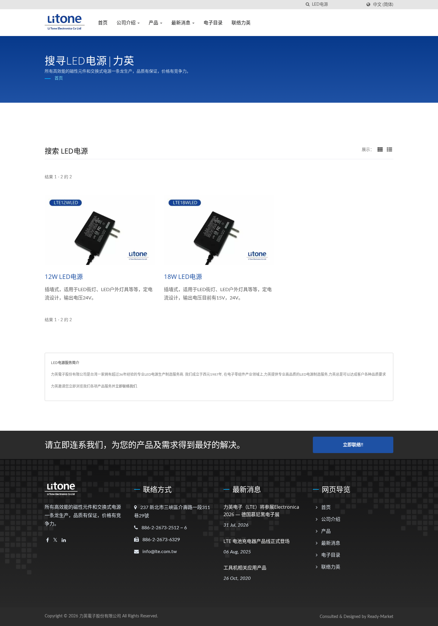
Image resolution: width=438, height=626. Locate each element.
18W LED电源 (183, 276)
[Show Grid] (380, 150)
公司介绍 (127, 22)
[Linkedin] (64, 540)
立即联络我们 (126, 386)
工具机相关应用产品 (244, 567)
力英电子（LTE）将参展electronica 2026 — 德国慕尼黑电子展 (261, 511)
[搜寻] (307, 4)
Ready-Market (380, 617)
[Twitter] (55, 540)
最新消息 (181, 22)
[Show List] (389, 150)
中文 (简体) (383, 4)
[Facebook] (47, 540)
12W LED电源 (64, 276)
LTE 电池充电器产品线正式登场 (256, 541)
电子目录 (213, 22)
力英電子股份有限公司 (100, 616)
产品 (154, 22)
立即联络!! (353, 445)
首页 (103, 22)
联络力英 (241, 22)
